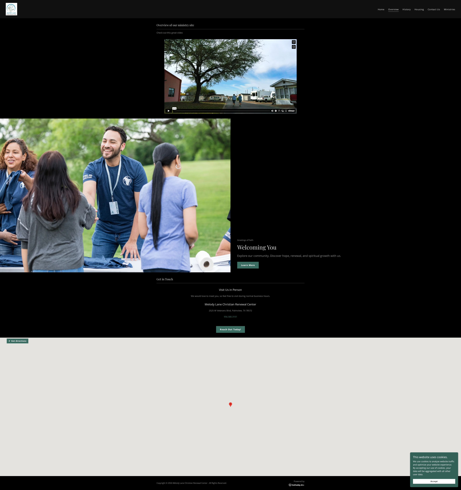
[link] (11, 8)
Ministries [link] (449, 9)
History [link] (407, 9)
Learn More (248, 265)
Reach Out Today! (230, 329)
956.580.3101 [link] (230, 316)
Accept (434, 481)
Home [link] (381, 9)
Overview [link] (393, 9)
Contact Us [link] (434, 9)
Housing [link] (419, 9)
